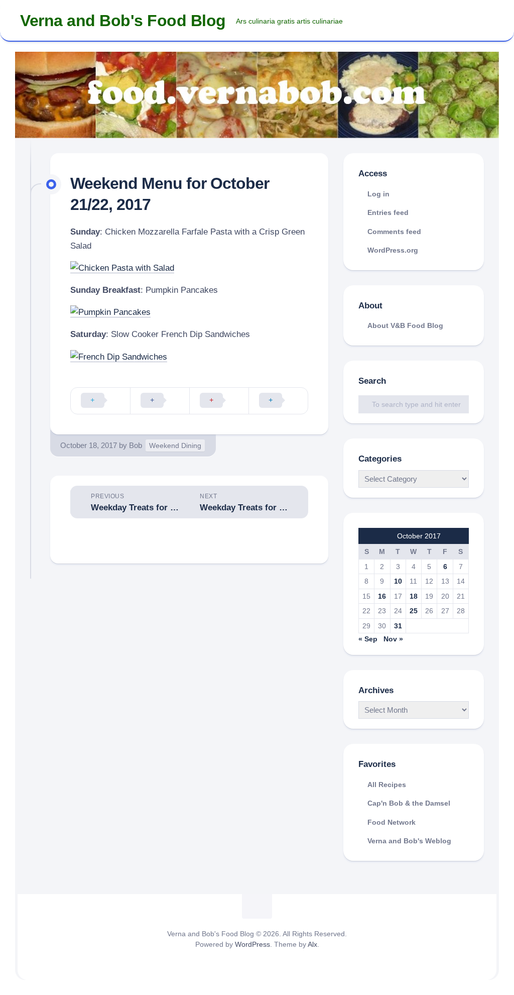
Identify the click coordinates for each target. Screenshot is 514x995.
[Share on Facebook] (159, 401)
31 (398, 626)
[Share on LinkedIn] (278, 401)
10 (398, 581)
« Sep (367, 639)
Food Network (391, 822)
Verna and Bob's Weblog (409, 841)
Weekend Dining (175, 445)
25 (414, 611)
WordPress (252, 944)
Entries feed (388, 212)
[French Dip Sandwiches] (118, 357)
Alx (312, 944)
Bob (135, 445)
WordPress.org (392, 250)
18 (414, 596)
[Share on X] (100, 401)
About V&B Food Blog (405, 325)
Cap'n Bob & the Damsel (408, 803)
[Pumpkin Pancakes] (110, 312)
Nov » (393, 639)
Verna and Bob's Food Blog (123, 21)
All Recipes (386, 785)
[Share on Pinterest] (218, 401)
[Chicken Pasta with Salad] (122, 268)
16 (382, 596)
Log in (378, 194)
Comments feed (394, 232)
